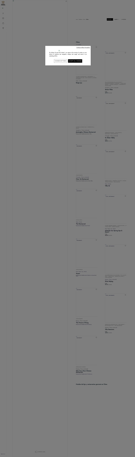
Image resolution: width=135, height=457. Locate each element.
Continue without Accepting (83, 47)
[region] (68, 56)
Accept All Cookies (75, 61)
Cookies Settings (60, 61)
